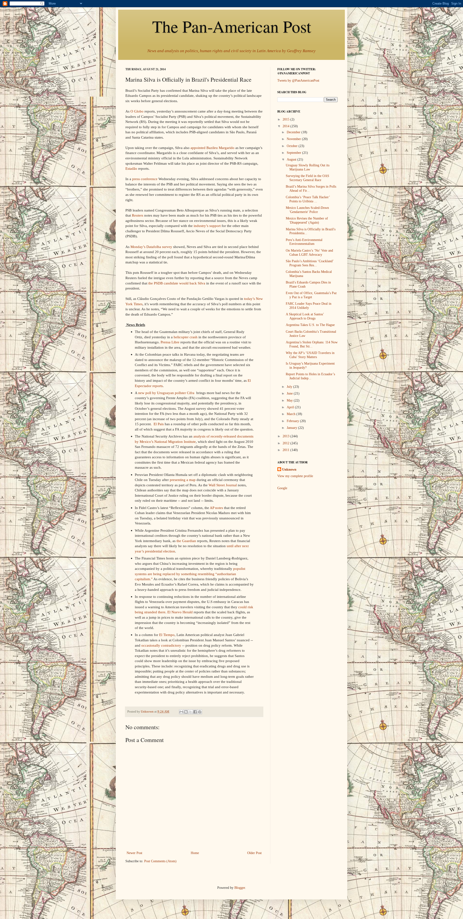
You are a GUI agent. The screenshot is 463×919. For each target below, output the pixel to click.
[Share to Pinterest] (199, 711)
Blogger (239, 888)
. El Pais (157, 424)
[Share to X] (190, 711)
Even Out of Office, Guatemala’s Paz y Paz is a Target (311, 295)
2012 (286, 443)
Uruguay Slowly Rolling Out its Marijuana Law (307, 167)
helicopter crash (185, 337)
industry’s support (207, 226)
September (294, 153)
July (290, 387)
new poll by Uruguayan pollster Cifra (166, 393)
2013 (286, 436)
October (293, 146)
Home (195, 853)
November (294, 139)
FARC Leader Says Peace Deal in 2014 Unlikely (308, 306)
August (292, 159)
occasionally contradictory (161, 645)
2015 (286, 119)
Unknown (289, 469)
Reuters (137, 215)
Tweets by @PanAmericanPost (298, 80)
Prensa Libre (170, 342)
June (290, 393)
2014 (286, 126)
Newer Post (134, 853)
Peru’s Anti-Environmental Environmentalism (304, 242)
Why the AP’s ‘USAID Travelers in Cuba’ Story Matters (310, 355)
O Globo (136, 111)
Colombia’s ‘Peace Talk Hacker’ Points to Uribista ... (308, 199)
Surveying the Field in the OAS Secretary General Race (307, 178)
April (291, 407)
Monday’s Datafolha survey (151, 247)
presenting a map (183, 480)
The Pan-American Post (231, 26)
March (291, 414)
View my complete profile (295, 476)
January (292, 428)
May (290, 400)
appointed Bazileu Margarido (212, 148)
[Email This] (181, 711)
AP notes (216, 508)
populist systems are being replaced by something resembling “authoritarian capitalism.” (190, 573)
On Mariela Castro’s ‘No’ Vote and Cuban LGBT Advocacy (309, 252)
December (294, 132)
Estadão (131, 168)
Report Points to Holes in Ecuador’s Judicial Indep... (310, 376)
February (293, 421)
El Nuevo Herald (180, 612)
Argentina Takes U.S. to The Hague (310, 325)
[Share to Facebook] (195, 711)
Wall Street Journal (223, 485)
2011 (286, 450)
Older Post (254, 853)
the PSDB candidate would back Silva (176, 283)
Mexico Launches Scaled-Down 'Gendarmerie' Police (307, 210)
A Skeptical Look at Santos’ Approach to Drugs (305, 316)
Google (282, 488)
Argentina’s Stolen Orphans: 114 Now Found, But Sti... (312, 344)
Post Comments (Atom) (160, 861)
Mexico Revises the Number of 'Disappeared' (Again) (307, 220)
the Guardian (186, 541)
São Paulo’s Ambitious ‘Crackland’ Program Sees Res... (310, 263)
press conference (144, 179)
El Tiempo (167, 635)
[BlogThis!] (186, 711)
